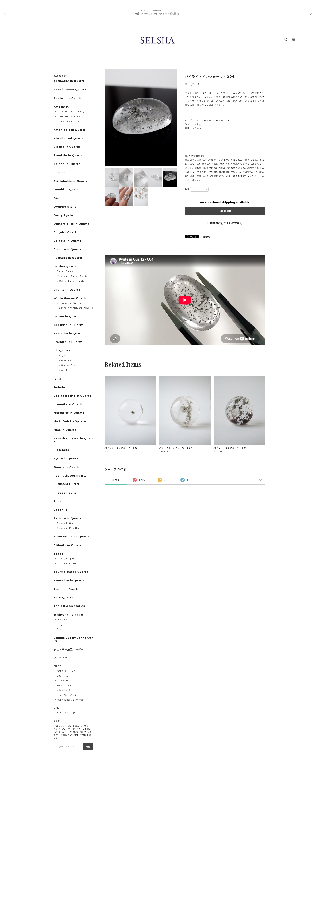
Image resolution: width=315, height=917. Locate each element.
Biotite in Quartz (67, 146)
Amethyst (61, 106)
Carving (59, 172)
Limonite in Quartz (68, 404)
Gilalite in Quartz (67, 289)
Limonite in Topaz (67, 563)
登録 (88, 747)
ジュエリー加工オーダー (69, 649)
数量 (187, 189)
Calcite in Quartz (67, 164)
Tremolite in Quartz (69, 580)
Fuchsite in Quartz (68, 258)
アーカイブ (60, 658)
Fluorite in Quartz (67, 249)
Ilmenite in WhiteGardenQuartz (75, 308)
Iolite (58, 378)
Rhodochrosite (65, 492)
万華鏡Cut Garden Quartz (70, 281)
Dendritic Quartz (67, 189)
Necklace (62, 619)
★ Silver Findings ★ (69, 614)
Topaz (58, 553)
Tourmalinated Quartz (71, 572)
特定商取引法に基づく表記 (70, 699)
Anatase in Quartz (68, 98)
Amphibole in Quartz (70, 129)
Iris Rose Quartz (66, 360)
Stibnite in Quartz (68, 545)
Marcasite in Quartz (69, 412)
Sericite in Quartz (67, 518)
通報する (207, 237)
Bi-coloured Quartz (69, 138)
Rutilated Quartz (67, 484)
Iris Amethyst (64, 370)
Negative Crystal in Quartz (73, 440)
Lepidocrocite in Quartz (72, 395)
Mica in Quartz (65, 430)
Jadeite (59, 387)
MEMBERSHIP (65, 685)
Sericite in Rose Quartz (70, 528)
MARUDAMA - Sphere (70, 421)
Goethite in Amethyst (69, 116)
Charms (61, 629)
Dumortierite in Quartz (72, 223)
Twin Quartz (63, 597)
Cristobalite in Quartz (71, 181)
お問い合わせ (63, 690)
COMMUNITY (64, 680)
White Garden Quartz (70, 298)
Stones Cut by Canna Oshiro (74, 639)
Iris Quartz (62, 350)
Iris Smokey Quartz (67, 365)
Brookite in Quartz (68, 155)
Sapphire (61, 509)
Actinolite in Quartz (69, 81)
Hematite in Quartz (69, 333)
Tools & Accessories (69, 606)
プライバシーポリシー (68, 695)
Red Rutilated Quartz (70, 475)
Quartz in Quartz (67, 467)
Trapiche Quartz (66, 589)
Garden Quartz (65, 266)
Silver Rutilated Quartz (72, 536)
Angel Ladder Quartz (70, 89)
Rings (60, 624)
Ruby (57, 501)
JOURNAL (62, 676)
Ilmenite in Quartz (68, 342)
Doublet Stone (65, 206)
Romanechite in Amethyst (72, 111)
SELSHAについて (66, 671)
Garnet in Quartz (67, 316)
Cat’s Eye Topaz (65, 558)
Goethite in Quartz (68, 325)
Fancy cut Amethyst (68, 121)
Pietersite (61, 450)
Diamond (60, 198)
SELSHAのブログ (66, 712)
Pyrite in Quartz (66, 458)
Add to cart (225, 211)
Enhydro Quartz (66, 232)
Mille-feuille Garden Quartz (72, 276)
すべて (116, 479)
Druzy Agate (63, 215)
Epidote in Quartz (67, 240)
